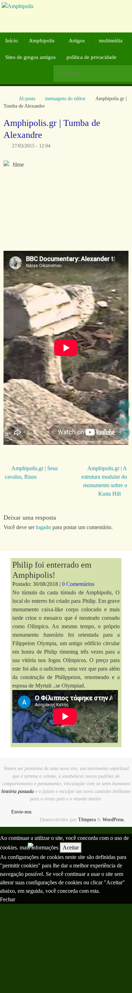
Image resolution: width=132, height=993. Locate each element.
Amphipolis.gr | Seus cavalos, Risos (31, 472)
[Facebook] (124, 405)
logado (43, 527)
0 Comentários (78, 584)
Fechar (7, 899)
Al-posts (27, 98)
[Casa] (7, 98)
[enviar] (124, 432)
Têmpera (87, 819)
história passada (17, 791)
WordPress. (113, 819)
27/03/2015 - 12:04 (31, 146)
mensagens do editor (65, 98)
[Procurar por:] (92, 73)
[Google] (124, 419)
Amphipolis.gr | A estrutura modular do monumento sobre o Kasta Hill (104, 481)
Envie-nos (21, 812)
